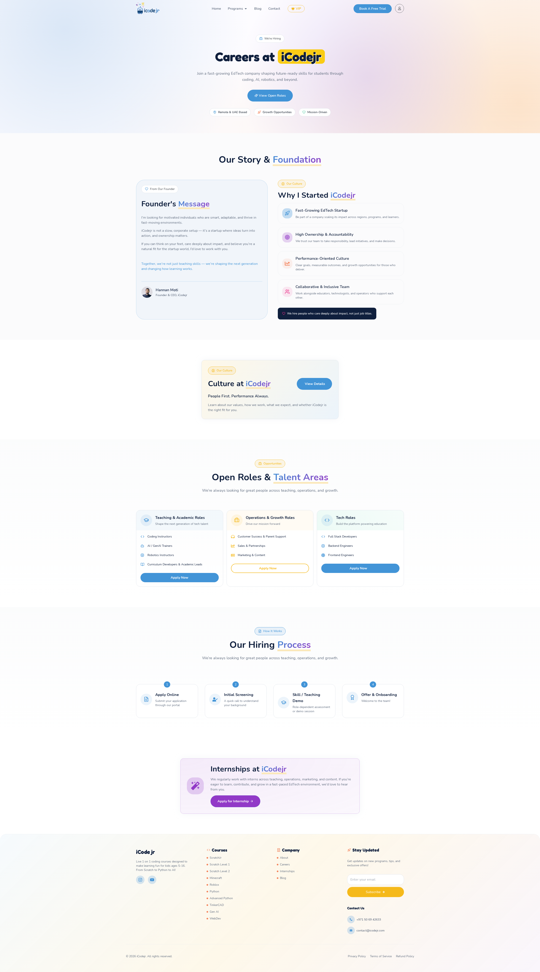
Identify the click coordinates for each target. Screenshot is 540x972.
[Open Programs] (245, 8)
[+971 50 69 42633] (351, 919)
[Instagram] (140, 880)
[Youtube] (152, 880)
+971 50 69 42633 (368, 920)
